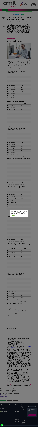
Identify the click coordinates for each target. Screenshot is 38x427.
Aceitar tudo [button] (13, 215)
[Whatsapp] (2, 425)
